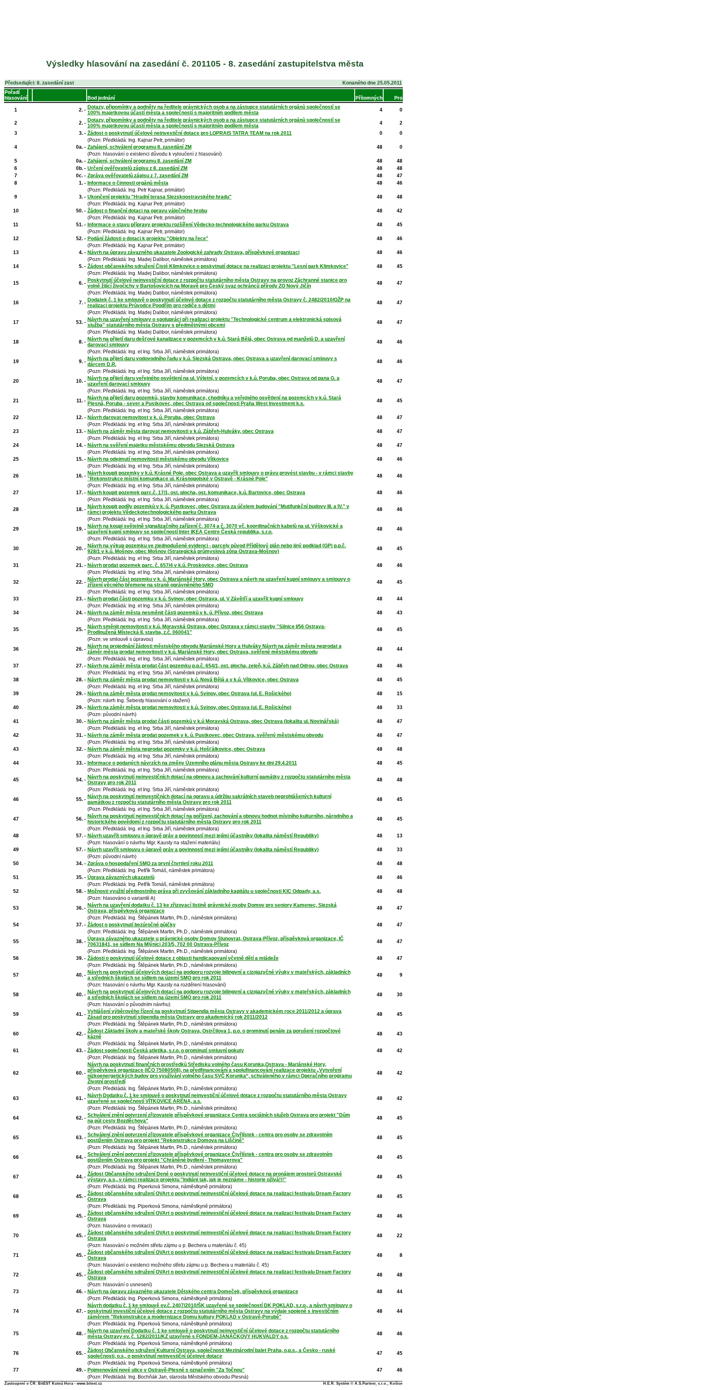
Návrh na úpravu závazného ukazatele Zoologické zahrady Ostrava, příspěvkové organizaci (193, 252)
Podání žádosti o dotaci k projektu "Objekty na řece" (147, 238)
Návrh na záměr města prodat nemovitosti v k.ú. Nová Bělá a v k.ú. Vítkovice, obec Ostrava (193, 680)
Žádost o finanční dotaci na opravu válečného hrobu (147, 211)
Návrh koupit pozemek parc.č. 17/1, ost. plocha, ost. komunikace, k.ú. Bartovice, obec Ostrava (196, 492)
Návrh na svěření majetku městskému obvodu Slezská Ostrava (161, 445)
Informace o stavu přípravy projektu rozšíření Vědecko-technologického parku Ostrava (188, 225)
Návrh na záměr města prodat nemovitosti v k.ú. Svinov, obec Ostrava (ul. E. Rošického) (189, 693)
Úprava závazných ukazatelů (120, 877)
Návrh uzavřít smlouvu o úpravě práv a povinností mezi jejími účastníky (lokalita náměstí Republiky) (203, 836)
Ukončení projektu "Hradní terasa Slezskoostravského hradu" (159, 197)
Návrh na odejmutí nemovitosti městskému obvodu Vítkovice (158, 459)
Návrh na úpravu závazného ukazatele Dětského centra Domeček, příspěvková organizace (192, 1291)
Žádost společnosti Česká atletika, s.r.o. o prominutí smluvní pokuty (165, 1050)
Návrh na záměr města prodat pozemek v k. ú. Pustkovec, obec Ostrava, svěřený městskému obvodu (205, 735)
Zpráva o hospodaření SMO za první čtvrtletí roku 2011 (150, 863)
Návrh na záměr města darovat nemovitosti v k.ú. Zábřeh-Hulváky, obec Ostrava (180, 431)
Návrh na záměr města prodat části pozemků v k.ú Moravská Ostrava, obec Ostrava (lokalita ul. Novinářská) (213, 721)
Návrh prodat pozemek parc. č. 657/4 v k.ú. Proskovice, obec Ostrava (167, 565)
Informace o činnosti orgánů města (127, 183)
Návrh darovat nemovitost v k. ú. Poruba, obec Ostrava (151, 417)
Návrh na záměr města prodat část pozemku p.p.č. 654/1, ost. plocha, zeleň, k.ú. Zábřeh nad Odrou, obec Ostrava (217, 666)
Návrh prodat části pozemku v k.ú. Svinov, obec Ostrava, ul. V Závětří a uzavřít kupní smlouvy (195, 599)
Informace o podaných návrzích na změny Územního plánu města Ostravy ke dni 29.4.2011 (192, 763)
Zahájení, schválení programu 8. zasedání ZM (139, 147)
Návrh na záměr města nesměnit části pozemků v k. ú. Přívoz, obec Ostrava (175, 613)
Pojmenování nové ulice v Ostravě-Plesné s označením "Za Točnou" (166, 1370)
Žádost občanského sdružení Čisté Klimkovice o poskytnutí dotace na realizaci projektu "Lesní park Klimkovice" (218, 266)
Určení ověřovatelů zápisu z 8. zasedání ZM (137, 168)
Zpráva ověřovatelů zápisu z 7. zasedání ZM (137, 175)
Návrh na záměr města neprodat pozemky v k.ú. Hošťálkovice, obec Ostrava (176, 749)
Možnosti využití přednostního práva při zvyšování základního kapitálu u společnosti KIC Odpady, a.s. (204, 891)
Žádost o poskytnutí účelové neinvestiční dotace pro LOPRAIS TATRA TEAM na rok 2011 (189, 133)
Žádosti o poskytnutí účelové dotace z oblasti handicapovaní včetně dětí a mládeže (183, 958)
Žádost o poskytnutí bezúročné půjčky (131, 925)
